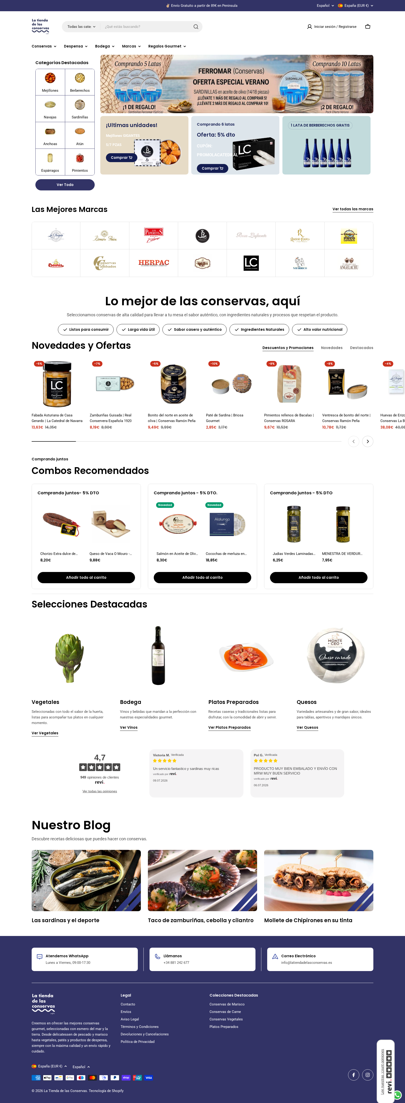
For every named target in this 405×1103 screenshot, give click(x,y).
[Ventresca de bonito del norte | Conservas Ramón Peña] (347, 384)
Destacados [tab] (361, 347)
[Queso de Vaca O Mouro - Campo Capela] (111, 524)
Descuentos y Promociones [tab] (288, 347)
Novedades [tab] (332, 347)
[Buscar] (196, 26)
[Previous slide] (353, 441)
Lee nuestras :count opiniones (382, 1072)
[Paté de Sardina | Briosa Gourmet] (231, 384)
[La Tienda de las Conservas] (236, 84)
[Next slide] (367, 441)
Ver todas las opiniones (99, 791)
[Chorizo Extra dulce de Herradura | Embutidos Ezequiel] (62, 524)
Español (323, 5)
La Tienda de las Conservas (65, 1091)
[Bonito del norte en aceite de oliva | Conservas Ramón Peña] (173, 384)
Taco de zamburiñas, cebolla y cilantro (201, 920)
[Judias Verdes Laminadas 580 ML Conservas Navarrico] (294, 524)
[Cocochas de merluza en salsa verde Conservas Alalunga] (227, 524)
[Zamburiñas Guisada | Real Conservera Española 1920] (115, 384)
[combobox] (132, 26)
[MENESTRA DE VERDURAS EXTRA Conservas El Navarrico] (343, 524)
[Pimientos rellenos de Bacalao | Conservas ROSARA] (289, 384)
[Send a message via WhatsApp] (397, 1095)
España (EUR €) (357, 6)
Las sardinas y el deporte (65, 920)
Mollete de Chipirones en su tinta (308, 920)
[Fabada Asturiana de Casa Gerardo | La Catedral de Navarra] (57, 384)
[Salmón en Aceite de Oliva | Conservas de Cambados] (178, 524)
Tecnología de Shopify (106, 1091)
